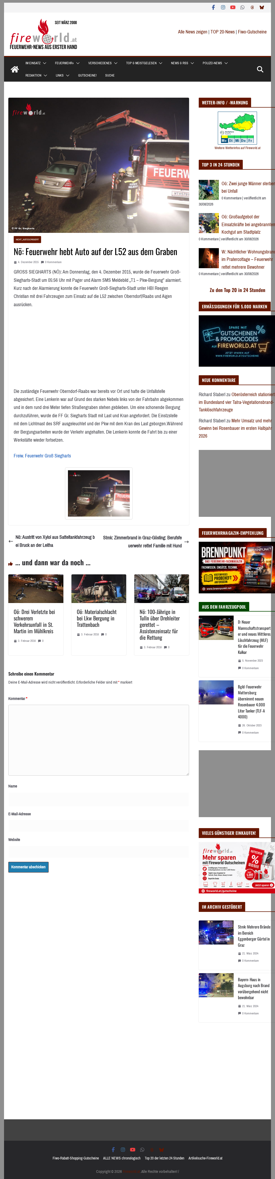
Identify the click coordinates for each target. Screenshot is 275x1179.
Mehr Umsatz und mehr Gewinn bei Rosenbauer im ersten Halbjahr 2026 (235, 428)
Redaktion (33, 75)
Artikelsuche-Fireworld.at (205, 1158)
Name (12, 786)
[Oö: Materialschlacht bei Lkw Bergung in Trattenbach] (98, 578)
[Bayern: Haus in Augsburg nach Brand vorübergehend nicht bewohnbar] (216, 997)
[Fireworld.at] (14, 69)
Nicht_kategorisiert (27, 239)
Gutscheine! (87, 75)
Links (60, 75)
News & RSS (179, 63)
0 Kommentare (53, 262)
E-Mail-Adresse (19, 814)
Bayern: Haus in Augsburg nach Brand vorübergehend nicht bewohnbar (254, 988)
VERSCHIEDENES (100, 63)
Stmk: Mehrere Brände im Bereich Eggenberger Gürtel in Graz (254, 936)
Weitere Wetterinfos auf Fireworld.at (237, 148)
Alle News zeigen (192, 32)
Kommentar (17, 698)
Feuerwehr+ (64, 63)
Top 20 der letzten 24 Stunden (164, 1158)
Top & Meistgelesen (141, 63)
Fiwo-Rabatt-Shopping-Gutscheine (76, 1158)
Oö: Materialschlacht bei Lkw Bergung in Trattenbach (97, 618)
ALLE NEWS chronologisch (121, 1158)
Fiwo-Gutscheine (252, 32)
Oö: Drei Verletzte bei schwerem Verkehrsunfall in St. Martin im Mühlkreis (34, 621)
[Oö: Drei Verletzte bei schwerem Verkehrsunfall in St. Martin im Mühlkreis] (35, 578)
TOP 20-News (223, 32)
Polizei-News (212, 63)
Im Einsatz (33, 63)
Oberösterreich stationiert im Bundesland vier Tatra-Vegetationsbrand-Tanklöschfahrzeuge (237, 402)
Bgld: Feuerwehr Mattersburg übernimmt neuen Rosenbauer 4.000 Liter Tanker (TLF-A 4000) (251, 702)
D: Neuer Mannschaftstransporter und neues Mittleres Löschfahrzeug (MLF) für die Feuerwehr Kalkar (254, 637)
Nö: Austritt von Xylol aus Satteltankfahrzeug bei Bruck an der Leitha (55, 541)
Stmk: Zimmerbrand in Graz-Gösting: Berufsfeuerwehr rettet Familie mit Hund (142, 542)
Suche (110, 75)
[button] (43, 63)
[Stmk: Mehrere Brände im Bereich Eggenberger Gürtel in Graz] (216, 945)
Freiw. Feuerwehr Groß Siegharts (42, 456)
